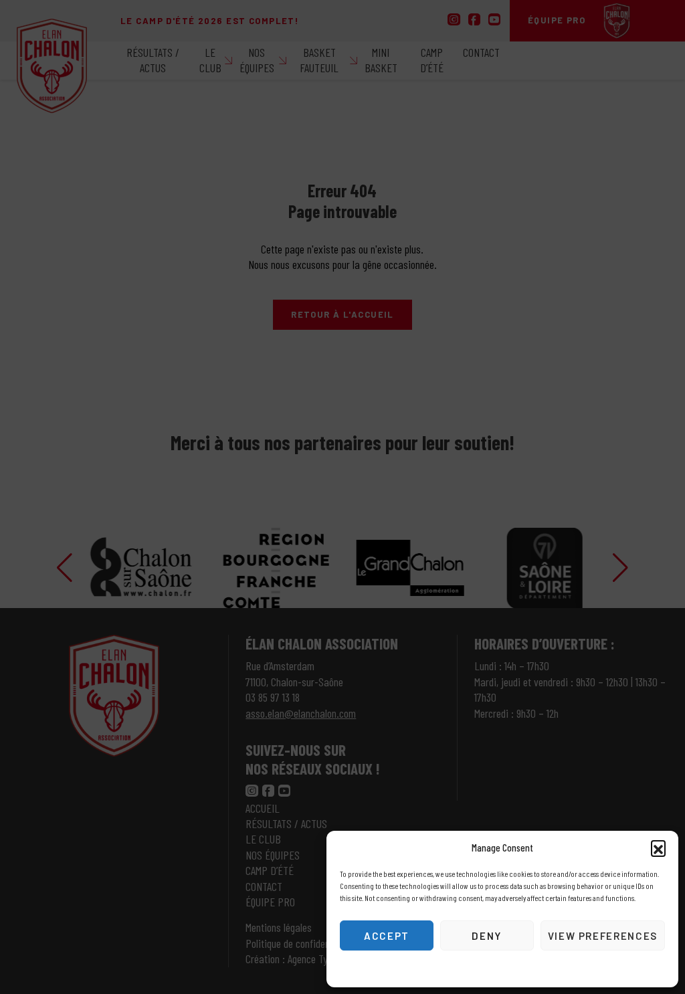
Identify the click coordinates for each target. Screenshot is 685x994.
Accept (386, 936)
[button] (658, 847)
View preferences (603, 936)
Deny (487, 936)
